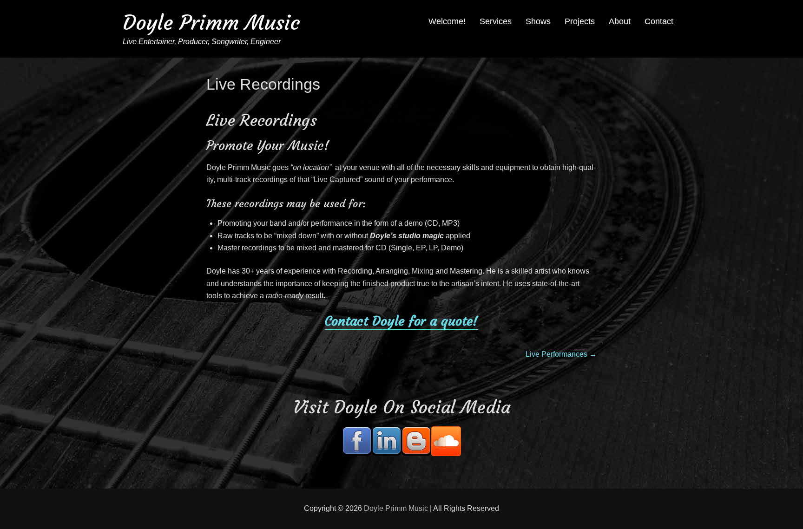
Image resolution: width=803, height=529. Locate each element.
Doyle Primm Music (211, 22)
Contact (659, 21)
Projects (580, 21)
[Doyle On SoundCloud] (446, 441)
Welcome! (447, 21)
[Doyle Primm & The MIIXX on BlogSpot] (416, 441)
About (620, 21)
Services (496, 21)
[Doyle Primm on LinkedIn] (387, 441)
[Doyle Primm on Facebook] (357, 441)
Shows (538, 21)
